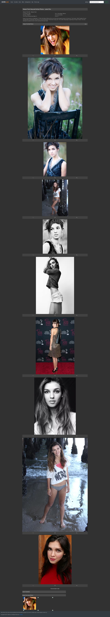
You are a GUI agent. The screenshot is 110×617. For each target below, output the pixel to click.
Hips (32, 2)
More (86, 24)
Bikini (23, 2)
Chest (20, 2)
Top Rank (16, 2)
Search (106, 2)
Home (12, 2)
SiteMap (21, 614)
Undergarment (28, 2)
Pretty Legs (36, 2)
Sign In (88, 2)
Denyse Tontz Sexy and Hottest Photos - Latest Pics (37, 9)
